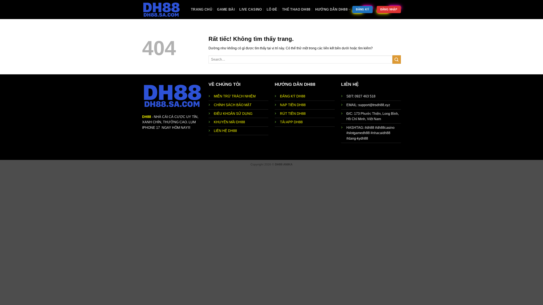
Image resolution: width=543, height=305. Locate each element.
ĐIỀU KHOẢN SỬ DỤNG (233, 113)
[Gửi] (396, 59)
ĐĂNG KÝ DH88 (292, 96)
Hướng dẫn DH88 (331, 9)
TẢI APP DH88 (291, 122)
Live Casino (250, 9)
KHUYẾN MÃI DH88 (229, 122)
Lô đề (272, 9)
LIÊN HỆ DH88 (225, 131)
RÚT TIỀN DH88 (293, 113)
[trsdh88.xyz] (163, 9)
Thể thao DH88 (296, 9)
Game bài (226, 9)
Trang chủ (201, 9)
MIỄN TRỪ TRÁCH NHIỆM (235, 96)
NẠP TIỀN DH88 (293, 105)
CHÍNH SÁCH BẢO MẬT (233, 105)
